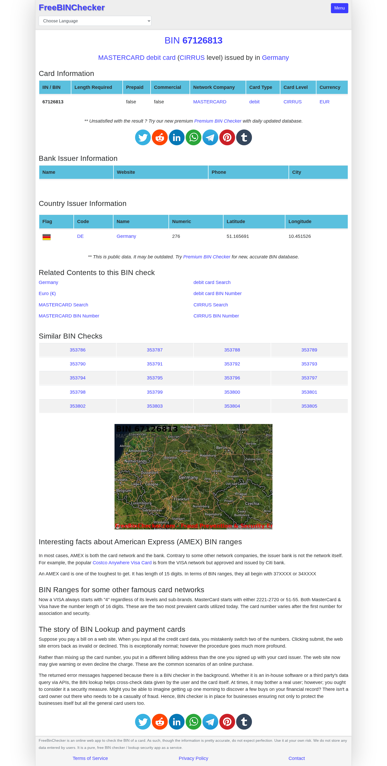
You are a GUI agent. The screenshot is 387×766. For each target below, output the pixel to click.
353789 (309, 350)
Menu (339, 8)
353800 (232, 392)
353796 (232, 377)
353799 (155, 392)
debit (254, 101)
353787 (155, 350)
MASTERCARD (209, 101)
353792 (232, 364)
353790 (78, 364)
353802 (78, 406)
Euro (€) (47, 293)
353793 (309, 364)
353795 (155, 377)
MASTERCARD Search (63, 304)
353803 (155, 406)
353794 (78, 377)
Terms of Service (90, 758)
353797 (309, 377)
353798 (78, 392)
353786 (78, 350)
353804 (232, 406)
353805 (309, 406)
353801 (309, 392)
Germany (275, 57)
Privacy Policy (193, 758)
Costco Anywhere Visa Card (122, 562)
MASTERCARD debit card (137, 57)
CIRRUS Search (211, 304)
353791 (155, 364)
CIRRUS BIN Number (216, 316)
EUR (325, 101)
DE (80, 236)
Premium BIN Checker (217, 121)
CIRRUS (192, 57)
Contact (297, 758)
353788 (232, 350)
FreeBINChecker (72, 7)
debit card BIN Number (218, 293)
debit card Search (212, 282)
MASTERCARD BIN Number (69, 316)
